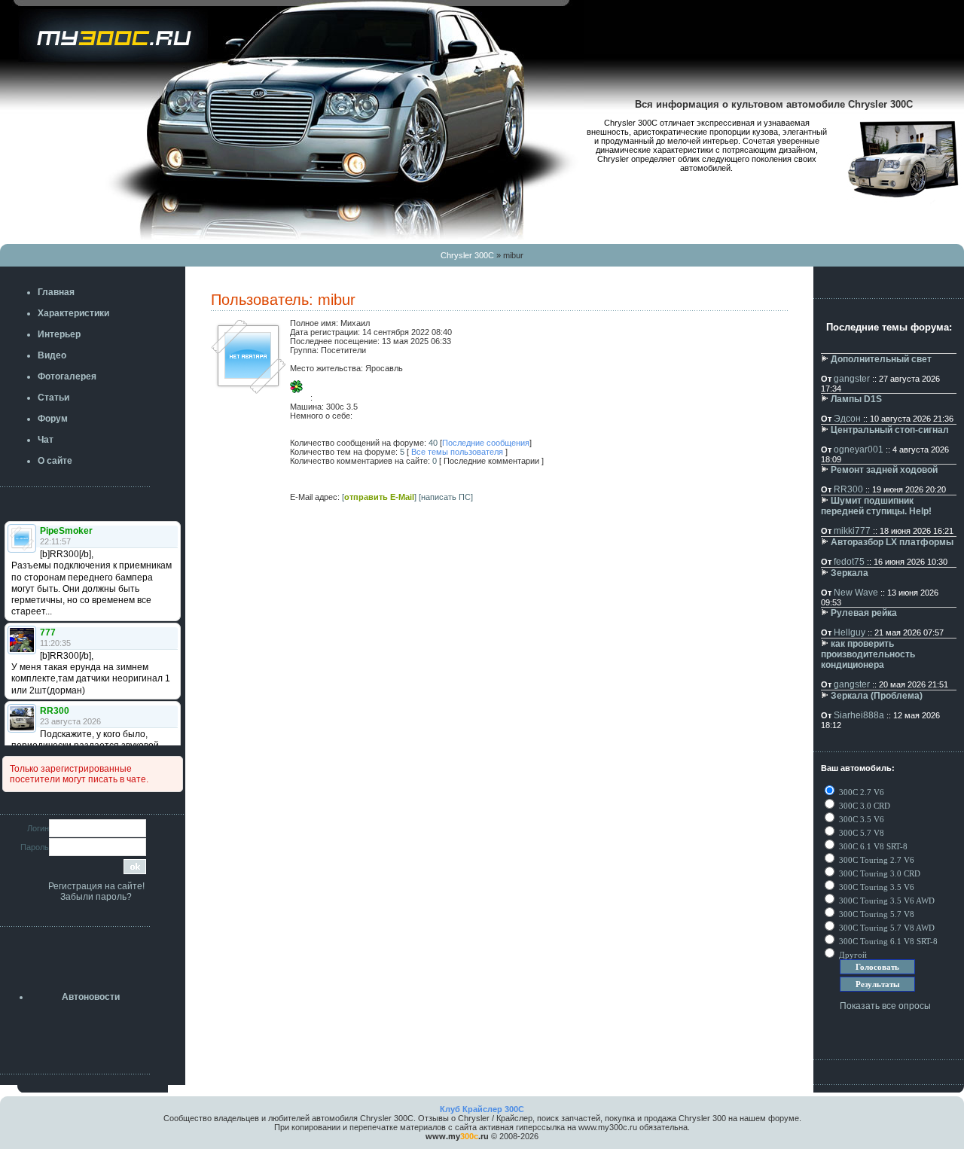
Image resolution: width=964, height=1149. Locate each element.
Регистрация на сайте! (96, 886)
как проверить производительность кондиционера (868, 654)
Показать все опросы (885, 1006)
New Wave (856, 592)
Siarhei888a (859, 715)
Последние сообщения (485, 442)
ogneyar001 (858, 449)
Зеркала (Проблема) (877, 695)
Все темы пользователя (457, 451)
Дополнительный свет (881, 359)
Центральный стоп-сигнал (890, 430)
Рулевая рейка (864, 613)
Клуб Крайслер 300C (482, 1109)
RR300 (848, 489)
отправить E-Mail (379, 496)
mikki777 (852, 531)
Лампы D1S (856, 399)
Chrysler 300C (467, 255)
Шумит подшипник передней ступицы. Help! (876, 506)
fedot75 (849, 561)
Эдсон (847, 418)
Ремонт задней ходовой (884, 470)
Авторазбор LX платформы (892, 542)
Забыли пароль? (96, 896)
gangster (852, 378)
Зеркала (849, 573)
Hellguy (849, 632)
